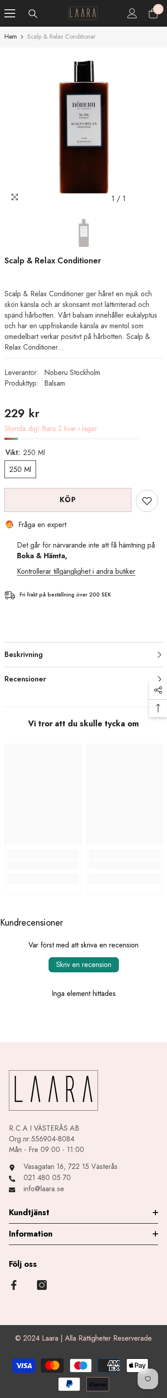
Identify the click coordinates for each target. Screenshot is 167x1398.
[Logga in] (132, 13)
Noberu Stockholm (72, 372)
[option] (83, 127)
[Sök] (33, 13)
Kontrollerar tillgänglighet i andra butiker (76, 571)
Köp (68, 500)
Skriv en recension (83, 964)
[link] (43, 864)
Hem (10, 36)
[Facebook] (13, 1285)
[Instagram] (42, 1285)
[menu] (9, 13)
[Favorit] (147, 501)
